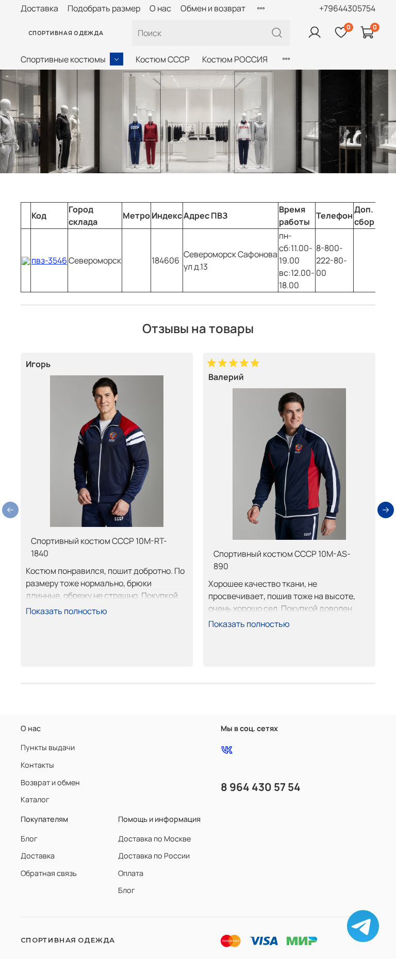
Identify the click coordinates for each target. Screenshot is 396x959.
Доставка (39, 8)
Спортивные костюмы (63, 59)
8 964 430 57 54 (261, 787)
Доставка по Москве (154, 839)
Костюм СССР (163, 59)
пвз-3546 (49, 260)
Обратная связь (49, 873)
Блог (29, 839)
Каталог (35, 799)
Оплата (130, 873)
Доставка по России (154, 856)
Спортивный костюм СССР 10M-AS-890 (282, 560)
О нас (160, 8)
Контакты (37, 765)
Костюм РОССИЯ (235, 59)
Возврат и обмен (50, 782)
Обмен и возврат (212, 8)
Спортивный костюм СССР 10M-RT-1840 (99, 547)
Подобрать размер (104, 8)
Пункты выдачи (48, 747)
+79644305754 (347, 8)
